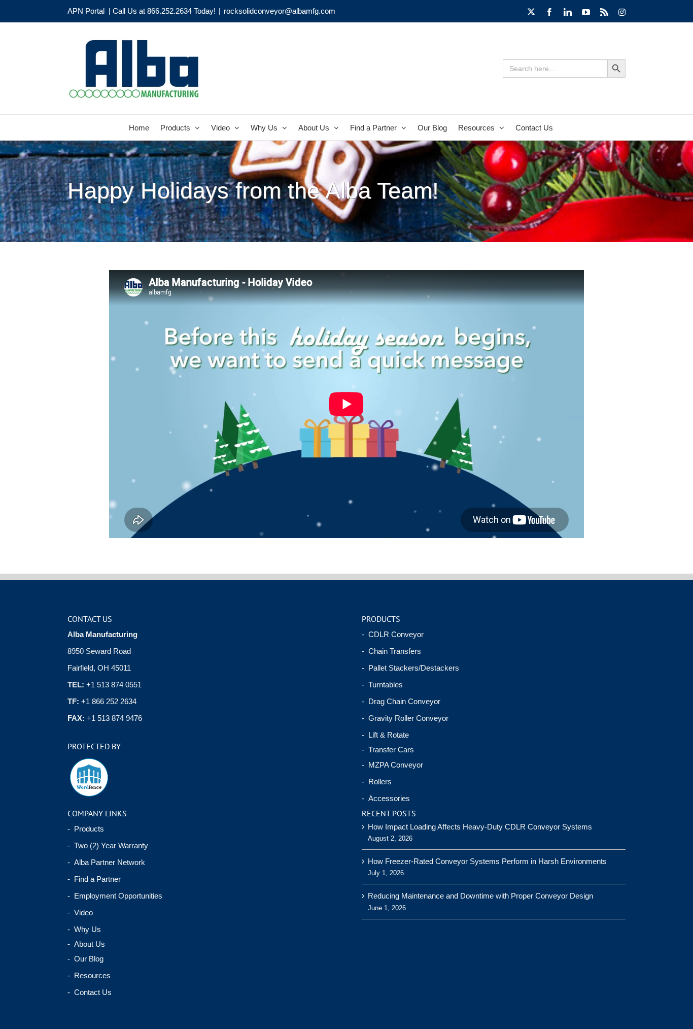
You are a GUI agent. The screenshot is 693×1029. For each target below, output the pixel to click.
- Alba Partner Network (106, 862)
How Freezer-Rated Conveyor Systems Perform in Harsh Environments (487, 861)
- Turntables (382, 684)
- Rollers (377, 781)
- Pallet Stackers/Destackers (410, 667)
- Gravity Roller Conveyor (405, 718)
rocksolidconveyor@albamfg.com (279, 11)
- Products (85, 828)
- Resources (89, 975)
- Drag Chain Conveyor (401, 701)
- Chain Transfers (391, 651)
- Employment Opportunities (114, 895)
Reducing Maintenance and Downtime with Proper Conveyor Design (480, 895)
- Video (80, 912)
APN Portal (86, 11)
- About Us (86, 944)
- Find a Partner (94, 879)
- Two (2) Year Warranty (107, 845)
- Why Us (84, 929)
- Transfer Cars (388, 749)
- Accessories (386, 798)
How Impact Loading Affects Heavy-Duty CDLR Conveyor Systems (480, 826)
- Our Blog (85, 958)
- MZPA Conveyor (392, 764)
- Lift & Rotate (385, 735)
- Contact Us (89, 992)
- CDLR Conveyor (393, 634)
